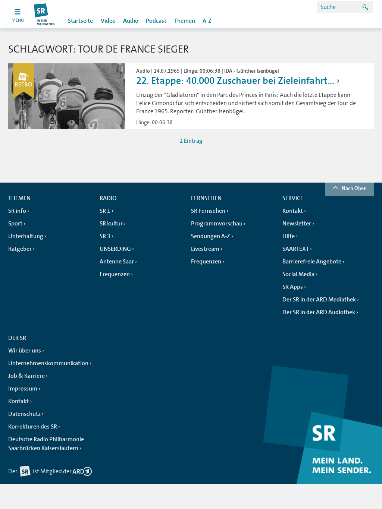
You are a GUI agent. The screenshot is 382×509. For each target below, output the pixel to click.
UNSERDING (115, 249)
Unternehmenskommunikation (48, 363)
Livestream (205, 249)
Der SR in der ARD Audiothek (318, 312)
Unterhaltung (25, 236)
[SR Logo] (45, 14)
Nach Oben (354, 188)
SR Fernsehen (208, 211)
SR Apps (292, 287)
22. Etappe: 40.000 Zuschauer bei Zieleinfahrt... (235, 81)
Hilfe (288, 236)
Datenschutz (24, 414)
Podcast (156, 21)
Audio (130, 21)
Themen (184, 21)
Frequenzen (115, 274)
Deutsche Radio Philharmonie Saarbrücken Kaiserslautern (46, 444)
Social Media (298, 274)
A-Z (207, 21)
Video (108, 21)
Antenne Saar (117, 261)
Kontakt (292, 211)
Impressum (22, 388)
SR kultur (111, 223)
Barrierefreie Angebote (311, 261)
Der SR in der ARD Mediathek (319, 299)
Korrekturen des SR (32, 426)
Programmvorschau (216, 223)
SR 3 (105, 236)
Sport (15, 223)
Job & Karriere (26, 376)
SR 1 (105, 211)
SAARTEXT (295, 249)
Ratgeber (20, 249)
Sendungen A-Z (210, 236)
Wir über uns (24, 350)
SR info (17, 211)
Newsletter (296, 223)
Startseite (80, 21)
